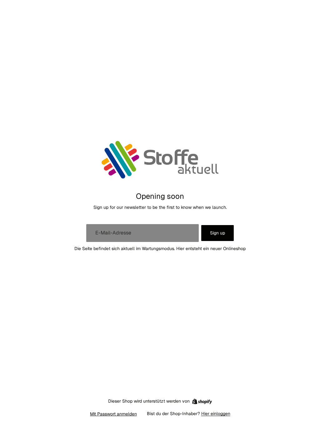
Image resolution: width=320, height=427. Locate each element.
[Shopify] (202, 401)
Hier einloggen (215, 413)
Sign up (217, 233)
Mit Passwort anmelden (113, 414)
